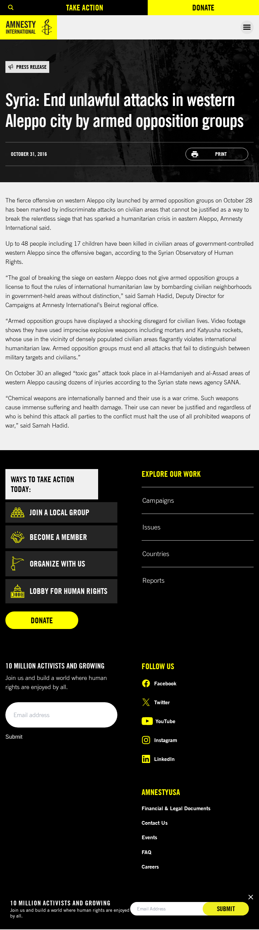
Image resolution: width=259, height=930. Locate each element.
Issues (151, 527)
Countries (155, 553)
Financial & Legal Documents (176, 808)
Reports (153, 580)
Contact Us (155, 822)
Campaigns (158, 500)
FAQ (146, 852)
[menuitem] (11, 7)
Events (149, 837)
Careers (150, 866)
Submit (13, 737)
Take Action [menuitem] (84, 7)
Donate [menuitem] (225, 9)
